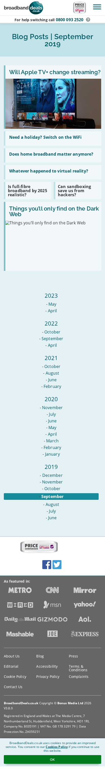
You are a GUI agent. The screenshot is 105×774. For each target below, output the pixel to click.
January (52, 454)
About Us (12, 656)
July (52, 414)
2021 (51, 358)
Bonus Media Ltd (70, 703)
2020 (51, 399)
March (52, 441)
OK (52, 759)
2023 (51, 295)
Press (73, 656)
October (52, 332)
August (52, 373)
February (52, 386)
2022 (51, 323)
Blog (40, 656)
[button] (88, 19)
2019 (51, 466)
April (52, 311)
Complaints (78, 676)
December (52, 475)
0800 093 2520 (70, 19)
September (52, 338)
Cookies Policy (57, 747)
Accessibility (47, 666)
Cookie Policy (15, 676)
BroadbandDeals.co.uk (21, 703)
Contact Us (13, 686)
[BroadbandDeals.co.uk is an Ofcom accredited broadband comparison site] (39, 547)
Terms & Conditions (78, 668)
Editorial (11, 666)
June (52, 380)
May (52, 304)
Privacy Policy (47, 676)
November (52, 407)
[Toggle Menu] (97, 6)
